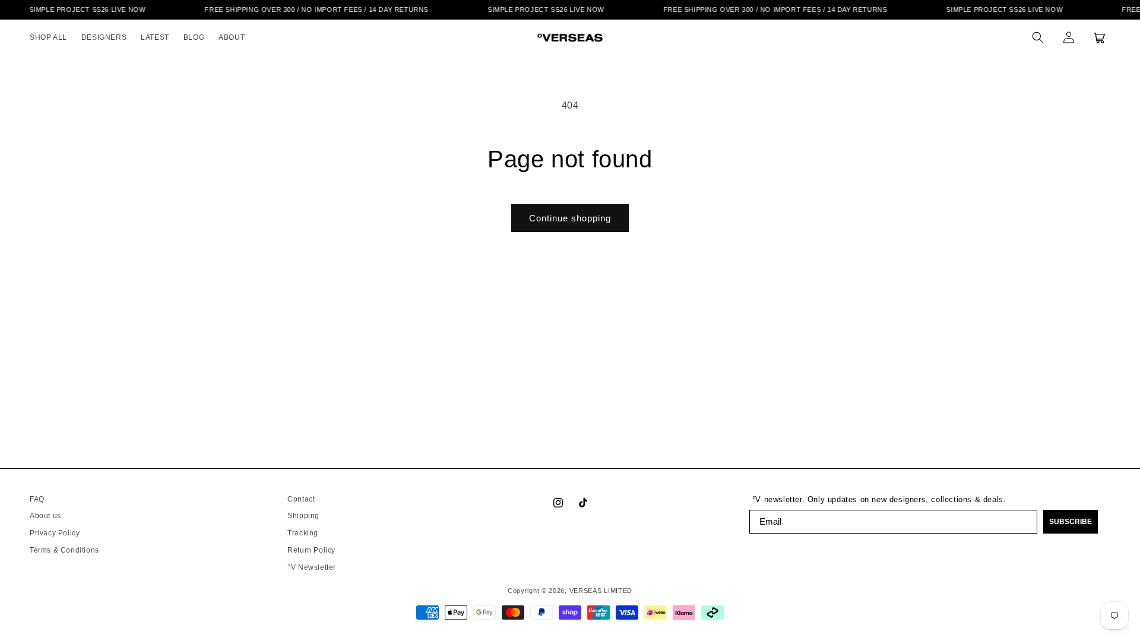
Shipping (303, 516)
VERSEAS (585, 590)
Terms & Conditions (64, 550)
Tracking (302, 533)
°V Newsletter (311, 567)
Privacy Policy (55, 533)
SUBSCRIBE (1070, 522)
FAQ (37, 499)
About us (45, 516)
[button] (1038, 37)
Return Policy (311, 550)
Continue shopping (570, 218)
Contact (301, 499)
